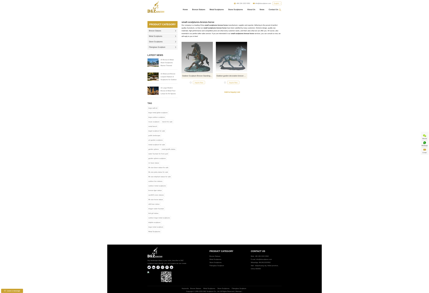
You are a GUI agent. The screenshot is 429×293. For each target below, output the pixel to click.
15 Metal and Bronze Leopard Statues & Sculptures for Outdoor (169, 76)
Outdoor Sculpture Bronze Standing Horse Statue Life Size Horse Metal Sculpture (197, 76)
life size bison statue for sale (158, 167)
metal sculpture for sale (156, 144)
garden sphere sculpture (157, 158)
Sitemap (238, 291)
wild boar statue (154, 204)
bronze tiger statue (155, 190)
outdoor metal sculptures (157, 186)
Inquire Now (199, 82)
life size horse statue (155, 199)
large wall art (152, 108)
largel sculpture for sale (156, 131)
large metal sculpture (155, 227)
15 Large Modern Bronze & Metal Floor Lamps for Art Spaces (168, 91)
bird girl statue (153, 213)
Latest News (155, 55)
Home (185, 9)
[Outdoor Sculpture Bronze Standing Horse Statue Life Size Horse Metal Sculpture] (197, 57)
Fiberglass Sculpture (157, 47)
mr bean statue (153, 163)
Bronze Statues (198, 9)
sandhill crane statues (156, 195)
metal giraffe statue (168, 149)
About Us (251, 9)
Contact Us (273, 9)
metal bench (152, 126)
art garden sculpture (155, 140)
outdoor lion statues (155, 181)
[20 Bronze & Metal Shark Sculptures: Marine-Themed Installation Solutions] (153, 62)
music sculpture (153, 122)
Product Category (162, 24)
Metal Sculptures (217, 9)
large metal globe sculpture (158, 112)
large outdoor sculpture (156, 117)
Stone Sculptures (235, 9)
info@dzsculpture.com (263, 3)
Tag (149, 103)
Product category (221, 251)
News (262, 9)
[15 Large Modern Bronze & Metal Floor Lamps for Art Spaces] (153, 91)
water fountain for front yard (158, 154)
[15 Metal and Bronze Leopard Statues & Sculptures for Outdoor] (153, 77)
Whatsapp (425, 145)
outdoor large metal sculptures (159, 218)
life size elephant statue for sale (159, 177)
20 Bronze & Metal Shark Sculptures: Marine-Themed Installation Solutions (168, 63)
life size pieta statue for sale (158, 172)
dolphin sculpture (154, 222)
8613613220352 (265, 262)
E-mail (425, 152)
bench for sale (167, 122)
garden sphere (153, 149)
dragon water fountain (156, 209)
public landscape (154, 135)
